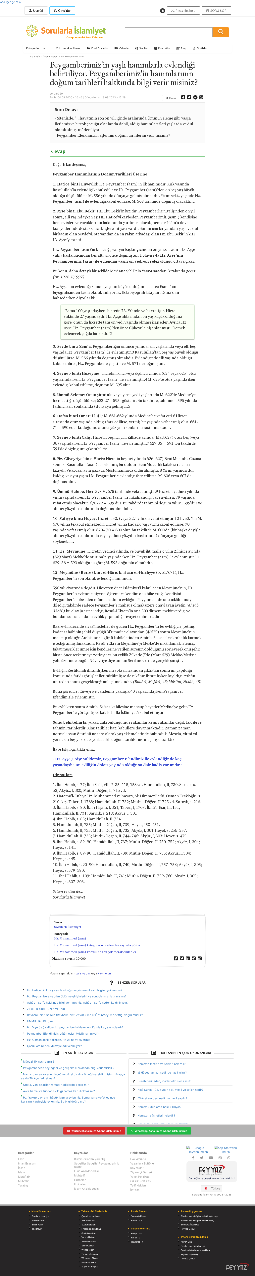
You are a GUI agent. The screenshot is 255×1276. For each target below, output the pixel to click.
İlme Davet (37, 1229)
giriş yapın (83, 973)
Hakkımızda (138, 1159)
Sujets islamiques (89, 1266)
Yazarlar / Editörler (142, 1163)
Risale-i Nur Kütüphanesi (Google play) (200, 1216)
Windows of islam (89, 1258)
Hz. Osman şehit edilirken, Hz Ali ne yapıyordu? (58, 1039)
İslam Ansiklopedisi (86, 1188)
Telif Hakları (138, 1185)
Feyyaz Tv (136, 1233)
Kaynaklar (137, 1167)
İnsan (21, 1167)
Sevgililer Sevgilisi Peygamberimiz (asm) (97, 1165)
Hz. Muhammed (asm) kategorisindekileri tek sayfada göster (97, 945)
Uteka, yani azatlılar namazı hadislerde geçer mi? (56, 1084)
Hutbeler (79, 1179)
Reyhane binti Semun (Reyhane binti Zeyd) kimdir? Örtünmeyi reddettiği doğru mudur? (85, 1015)
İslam (21, 1172)
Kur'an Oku (186, 1242)
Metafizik (24, 1176)
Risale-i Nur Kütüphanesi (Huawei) (197, 1220)
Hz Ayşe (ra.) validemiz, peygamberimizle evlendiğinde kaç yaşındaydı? (75, 1027)
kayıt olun (104, 973)
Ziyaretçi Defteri (141, 1172)
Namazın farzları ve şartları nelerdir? (161, 1064)
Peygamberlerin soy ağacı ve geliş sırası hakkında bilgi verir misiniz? (68, 1068)
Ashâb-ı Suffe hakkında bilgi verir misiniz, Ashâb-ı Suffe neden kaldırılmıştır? (77, 1002)
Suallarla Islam (88, 1224)
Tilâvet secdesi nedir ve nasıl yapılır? (162, 1098)
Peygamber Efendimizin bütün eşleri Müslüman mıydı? (63, 1033)
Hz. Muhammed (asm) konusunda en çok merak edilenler (95, 952)
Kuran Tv (135, 1237)
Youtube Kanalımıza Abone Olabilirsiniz (96, 1131)
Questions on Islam (90, 1216)
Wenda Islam (87, 1250)
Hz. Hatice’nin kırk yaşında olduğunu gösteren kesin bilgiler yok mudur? (75, 990)
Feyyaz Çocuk (188, 1229)
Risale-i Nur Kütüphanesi (193, 1246)
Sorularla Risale (138, 1216)
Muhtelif (23, 1181)
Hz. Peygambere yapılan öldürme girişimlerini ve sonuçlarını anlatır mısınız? (77, 996)
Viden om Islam (88, 1241)
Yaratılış (23, 1185)
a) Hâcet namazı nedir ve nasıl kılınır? (162, 1072)
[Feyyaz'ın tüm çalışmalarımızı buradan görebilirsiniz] (237, 1266)
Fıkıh (21, 1159)
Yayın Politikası (140, 1176)
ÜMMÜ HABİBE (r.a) (40, 1021)
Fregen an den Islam (91, 1229)
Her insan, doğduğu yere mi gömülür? (162, 1124)
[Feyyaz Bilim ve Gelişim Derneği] (211, 1170)
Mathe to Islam (88, 1262)
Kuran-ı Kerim (38, 1220)
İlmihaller (80, 1184)
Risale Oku (136, 1220)
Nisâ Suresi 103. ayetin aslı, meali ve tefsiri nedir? (170, 1089)
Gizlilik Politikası (140, 1181)
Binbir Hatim (37, 1224)
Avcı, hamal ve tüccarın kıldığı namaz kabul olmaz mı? (59, 1091)
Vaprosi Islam (87, 1237)
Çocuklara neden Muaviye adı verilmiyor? (54, 1046)
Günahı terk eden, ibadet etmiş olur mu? (164, 1081)
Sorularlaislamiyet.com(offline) (195, 1250)
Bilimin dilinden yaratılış (89, 1159)
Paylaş (172, 98)
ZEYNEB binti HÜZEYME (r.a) (46, 1008)
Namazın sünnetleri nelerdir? (156, 1115)
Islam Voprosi (87, 1220)
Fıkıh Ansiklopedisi (86, 1171)
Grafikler (202, 48)
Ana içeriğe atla (10, 2)
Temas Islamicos (89, 1254)
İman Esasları (50, 56)
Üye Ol (37, 10)
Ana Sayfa (34, 56)
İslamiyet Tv (137, 1242)
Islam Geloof (87, 1245)
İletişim (134, 1189)
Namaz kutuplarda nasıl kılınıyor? (159, 1107)
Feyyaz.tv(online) (189, 1254)
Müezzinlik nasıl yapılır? (38, 1061)
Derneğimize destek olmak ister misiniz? (212, 1178)
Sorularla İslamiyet (67, 927)
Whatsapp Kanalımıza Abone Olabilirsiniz (161, 1131)
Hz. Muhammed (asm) (72, 56)
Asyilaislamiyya (88, 1233)
